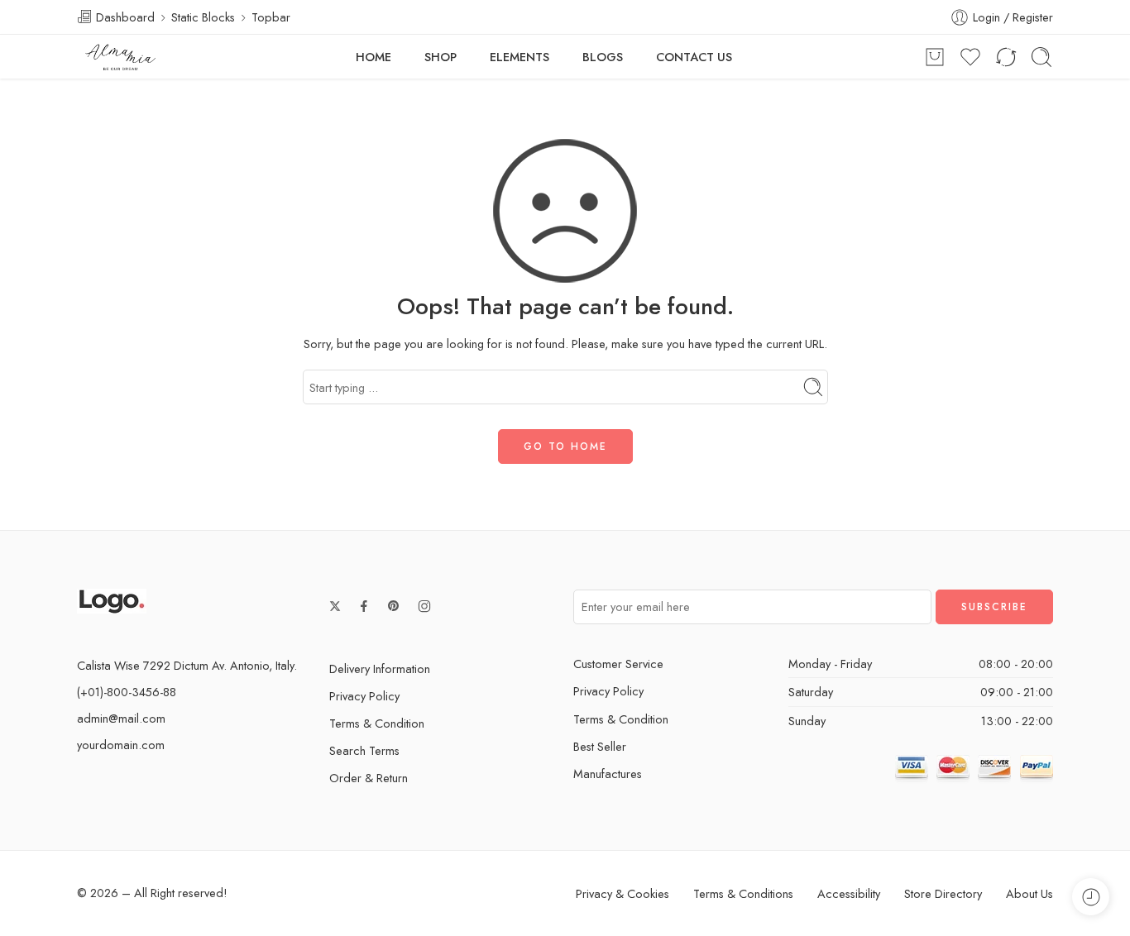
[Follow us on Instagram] (424, 606)
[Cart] (934, 57)
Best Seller (599, 746)
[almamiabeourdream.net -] (121, 57)
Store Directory (943, 893)
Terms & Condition (376, 723)
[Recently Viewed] (1090, 896)
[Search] (1041, 57)
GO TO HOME (565, 446)
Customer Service (618, 663)
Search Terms (364, 750)
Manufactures (607, 773)
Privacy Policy (364, 695)
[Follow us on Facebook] (364, 606)
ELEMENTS (519, 56)
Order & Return (368, 777)
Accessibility (848, 893)
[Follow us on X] (335, 606)
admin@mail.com (121, 718)
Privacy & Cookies (622, 893)
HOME (373, 56)
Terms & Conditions (743, 893)
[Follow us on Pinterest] (393, 606)
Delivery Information (379, 668)
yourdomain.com (121, 744)
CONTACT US (694, 56)
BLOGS (602, 56)
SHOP (440, 56)
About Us (1029, 893)
